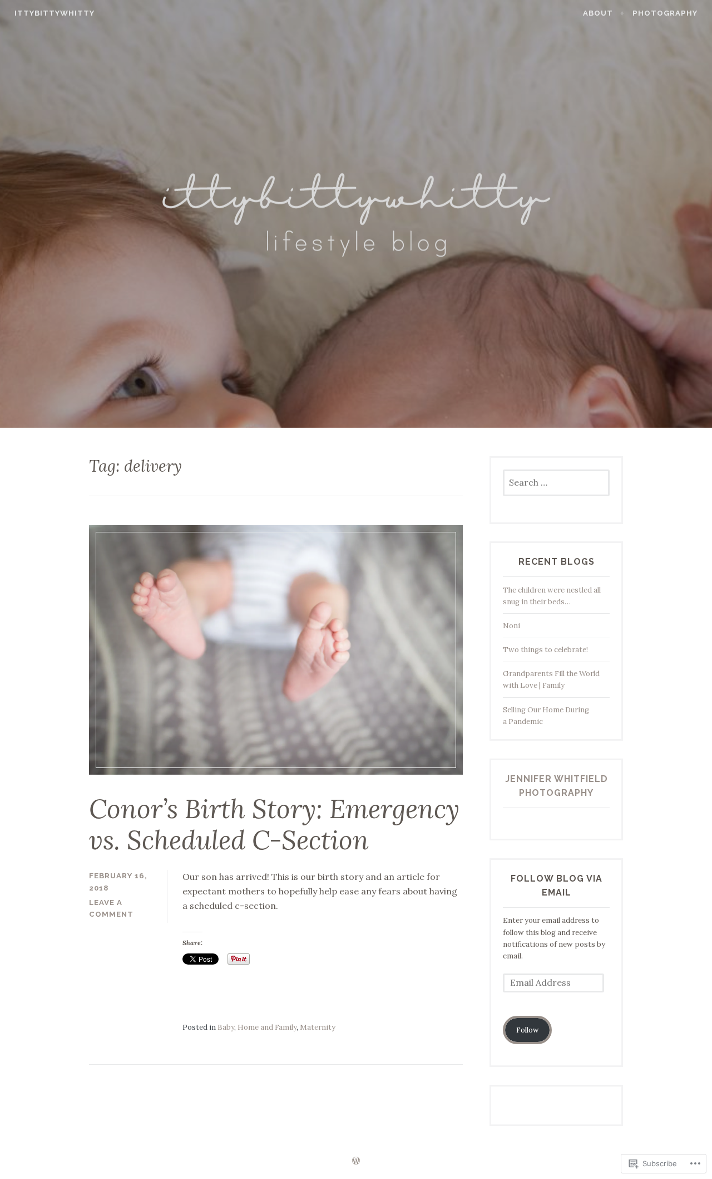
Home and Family (267, 1027)
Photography (665, 13)
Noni (511, 625)
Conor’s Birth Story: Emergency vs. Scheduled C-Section (274, 824)
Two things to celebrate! (545, 649)
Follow (527, 1030)
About (598, 13)
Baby (225, 1027)
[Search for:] (556, 483)
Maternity (317, 1027)
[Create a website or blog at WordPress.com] (356, 1161)
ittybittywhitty (54, 13)
